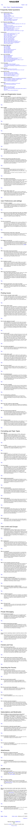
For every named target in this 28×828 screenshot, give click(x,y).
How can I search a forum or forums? (10, 72)
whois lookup (11, 792)
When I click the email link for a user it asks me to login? (14, 30)
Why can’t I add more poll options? (10, 36)
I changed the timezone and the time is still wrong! (13, 26)
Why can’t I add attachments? (9, 39)
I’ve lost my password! (8, 18)
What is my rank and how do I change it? (11, 29)
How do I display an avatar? (9, 28)
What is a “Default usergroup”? (9, 60)
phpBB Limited (10, 772)
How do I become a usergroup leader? (11, 58)
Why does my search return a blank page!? (11, 74)
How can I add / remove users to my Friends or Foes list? (14, 69)
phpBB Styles (17, 821)
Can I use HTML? (7, 46)
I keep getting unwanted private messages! (11, 64)
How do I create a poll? (8, 35)
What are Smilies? (7, 47)
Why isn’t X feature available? (9, 87)
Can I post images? (7, 48)
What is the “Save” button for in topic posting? (12, 41)
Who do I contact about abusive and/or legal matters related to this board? (15, 89)
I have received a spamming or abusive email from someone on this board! (15, 66)
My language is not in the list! (9, 27)
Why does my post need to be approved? (11, 42)
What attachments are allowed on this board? (12, 83)
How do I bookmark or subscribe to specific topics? (13, 79)
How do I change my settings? (9, 22)
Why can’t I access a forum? (9, 38)
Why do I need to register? (8, 13)
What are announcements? (9, 50)
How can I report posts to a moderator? (11, 40)
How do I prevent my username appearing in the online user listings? (14, 24)
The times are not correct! (8, 25)
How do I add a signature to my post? (10, 34)
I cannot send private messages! (10, 63)
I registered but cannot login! (9, 16)
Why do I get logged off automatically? (11, 19)
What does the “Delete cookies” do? (10, 20)
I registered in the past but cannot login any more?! (13, 17)
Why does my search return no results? (11, 73)
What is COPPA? (7, 14)
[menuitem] (2, 5)
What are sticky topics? (8, 51)
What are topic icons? (8, 52)
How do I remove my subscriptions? (10, 80)
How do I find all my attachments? (10, 84)
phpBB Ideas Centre (9, 782)
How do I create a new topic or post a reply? (12, 33)
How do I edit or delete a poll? (9, 37)
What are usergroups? (8, 57)
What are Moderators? (8, 56)
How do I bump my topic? (8, 43)
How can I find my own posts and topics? (11, 75)
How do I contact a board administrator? (11, 90)
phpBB (24, 244)
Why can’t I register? (7, 15)
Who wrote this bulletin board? (9, 86)
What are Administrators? (8, 55)
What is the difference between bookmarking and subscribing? (15, 78)
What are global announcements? (10, 49)
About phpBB (12, 774)
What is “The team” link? (8, 61)
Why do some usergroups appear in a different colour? (13, 59)
